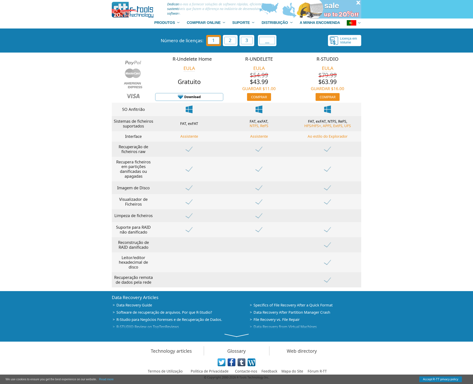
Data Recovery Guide (134, 305)
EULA (189, 68)
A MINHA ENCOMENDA (320, 23)
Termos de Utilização (165, 371)
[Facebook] (231, 362)
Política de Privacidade (210, 371)
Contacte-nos (246, 371)
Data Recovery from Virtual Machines (285, 326)
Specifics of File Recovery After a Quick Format (293, 305)
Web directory (302, 351)
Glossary (236, 351)
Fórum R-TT (317, 371)
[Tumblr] (241, 362)
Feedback (269, 371)
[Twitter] (221, 362)
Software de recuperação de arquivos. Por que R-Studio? (164, 312)
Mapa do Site (292, 371)
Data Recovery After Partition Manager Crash (291, 312)
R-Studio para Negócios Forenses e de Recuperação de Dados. (169, 319)
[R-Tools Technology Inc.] (132, 10)
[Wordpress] (251, 362)
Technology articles (171, 351)
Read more (106, 379)
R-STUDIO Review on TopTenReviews (147, 326)
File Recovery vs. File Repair (276, 319)
